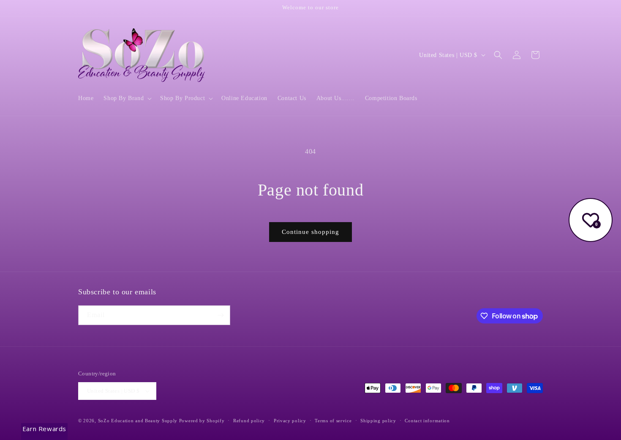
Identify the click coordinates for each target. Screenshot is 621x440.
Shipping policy (378, 420)
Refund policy (249, 420)
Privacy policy (290, 420)
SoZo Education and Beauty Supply (137, 420)
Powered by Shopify (202, 420)
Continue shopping (310, 231)
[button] (126, 98)
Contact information (427, 420)
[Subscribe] (220, 315)
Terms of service (333, 420)
